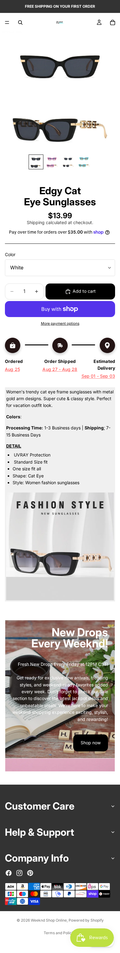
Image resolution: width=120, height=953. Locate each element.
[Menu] (7, 22)
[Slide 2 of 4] (52, 162)
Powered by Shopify (86, 920)
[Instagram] (19, 872)
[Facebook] (8, 872)
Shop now (91, 742)
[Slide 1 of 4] (36, 162)
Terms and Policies (60, 933)
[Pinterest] (30, 872)
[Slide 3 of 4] (68, 162)
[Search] (20, 22)
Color (10, 254)
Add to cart (84, 291)
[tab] (60, 765)
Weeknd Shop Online (49, 920)
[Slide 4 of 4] (84, 162)
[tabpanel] (60, 689)
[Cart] (112, 22)
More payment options (60, 323)
